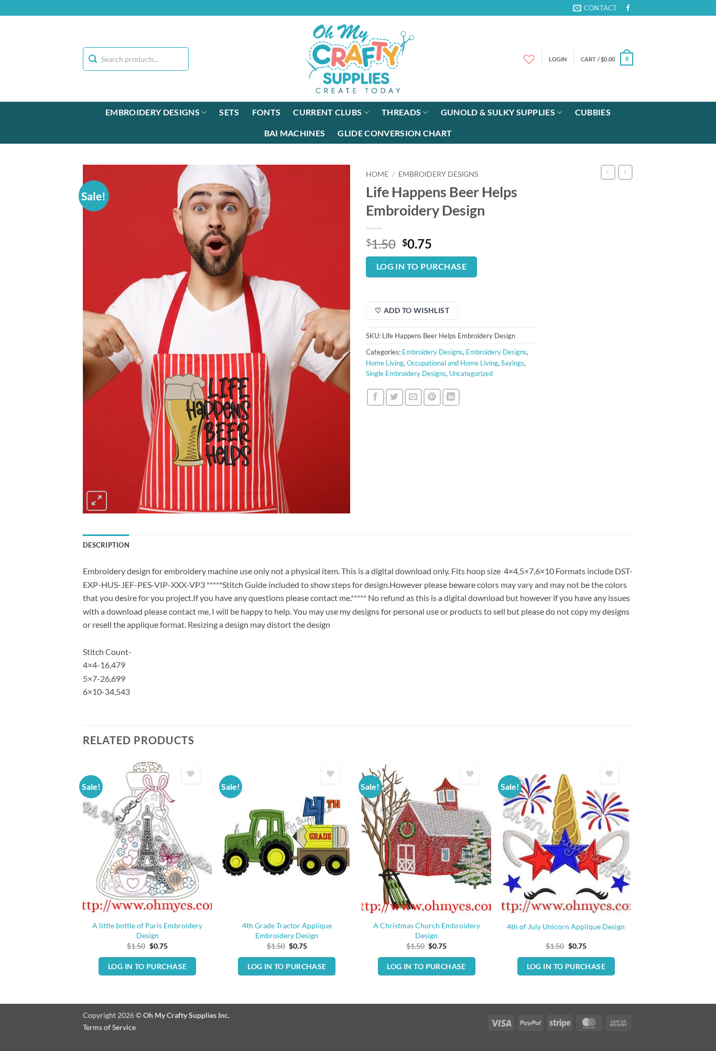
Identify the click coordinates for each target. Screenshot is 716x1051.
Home (377, 174)
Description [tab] (106, 545)
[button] (607, 59)
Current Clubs (327, 112)
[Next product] (608, 172)
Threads (401, 112)
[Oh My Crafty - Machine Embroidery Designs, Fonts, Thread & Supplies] (358, 59)
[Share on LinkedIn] (451, 397)
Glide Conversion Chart (395, 133)
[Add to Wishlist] (191, 774)
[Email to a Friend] (413, 397)
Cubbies (593, 112)
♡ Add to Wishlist (412, 310)
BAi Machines (295, 133)
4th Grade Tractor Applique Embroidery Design (287, 930)
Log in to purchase (421, 266)
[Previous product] (625, 172)
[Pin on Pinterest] (432, 397)
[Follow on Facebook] (628, 8)
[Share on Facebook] (375, 397)
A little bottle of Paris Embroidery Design (147, 930)
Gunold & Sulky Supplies (498, 112)
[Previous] (83, 880)
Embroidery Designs (152, 112)
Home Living (385, 363)
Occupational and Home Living (452, 363)
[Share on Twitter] (394, 397)
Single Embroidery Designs (406, 373)
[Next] (630, 880)
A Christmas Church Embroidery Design (426, 930)
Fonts (266, 112)
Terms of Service (109, 1027)
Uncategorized (471, 373)
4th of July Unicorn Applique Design (566, 926)
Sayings (512, 363)
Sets (229, 112)
